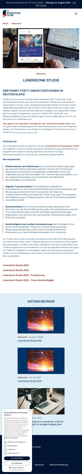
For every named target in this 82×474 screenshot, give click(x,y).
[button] (76, 14)
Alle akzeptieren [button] (17, 458)
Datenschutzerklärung (58, 465)
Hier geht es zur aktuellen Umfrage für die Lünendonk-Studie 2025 (36, 123)
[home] (11, 14)
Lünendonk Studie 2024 (16, 265)
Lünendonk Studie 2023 (16, 270)
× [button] (29, 411)
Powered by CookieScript (17, 470)
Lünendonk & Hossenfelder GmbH (62, 146)
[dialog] (17, 440)
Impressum (39, 465)
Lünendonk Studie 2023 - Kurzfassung (23, 275)
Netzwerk (16, 23)
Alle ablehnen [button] (17, 463)
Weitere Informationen (11, 438)
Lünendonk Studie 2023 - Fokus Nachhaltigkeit (28, 280)
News (5, 23)
